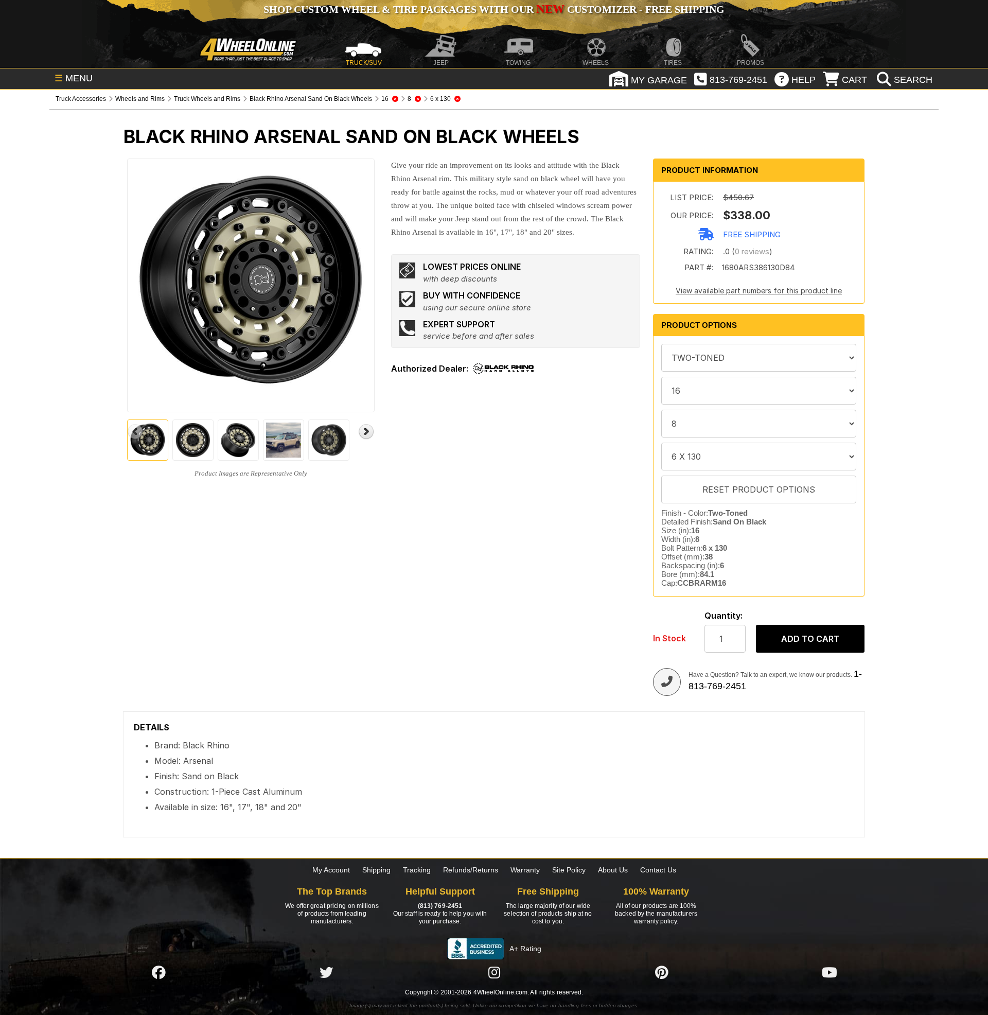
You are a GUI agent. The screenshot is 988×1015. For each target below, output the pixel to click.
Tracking (417, 870)
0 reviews (752, 251)
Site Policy (569, 870)
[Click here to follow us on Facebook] (158, 972)
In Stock (669, 638)
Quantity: (723, 616)
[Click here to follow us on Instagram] (494, 972)
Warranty (525, 870)
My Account (331, 870)
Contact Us (658, 870)
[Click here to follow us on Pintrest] (661, 972)
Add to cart (810, 639)
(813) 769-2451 (440, 905)
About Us (613, 870)
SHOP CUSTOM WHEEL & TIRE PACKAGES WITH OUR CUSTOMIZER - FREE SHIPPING (494, 9)
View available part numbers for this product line (759, 290)
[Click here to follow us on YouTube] (829, 972)
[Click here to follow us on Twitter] (326, 972)
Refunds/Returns (470, 870)
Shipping (376, 870)
